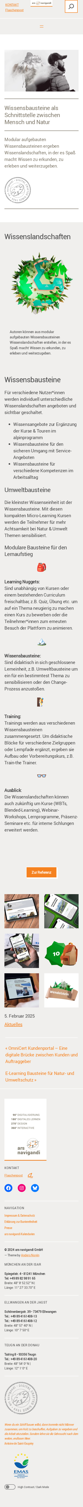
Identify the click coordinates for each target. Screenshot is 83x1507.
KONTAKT (12, 5)
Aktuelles (13, 1024)
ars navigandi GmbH (29, 1250)
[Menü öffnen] (41, 26)
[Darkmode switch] (9, 1487)
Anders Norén (30, 1255)
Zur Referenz (41, 872)
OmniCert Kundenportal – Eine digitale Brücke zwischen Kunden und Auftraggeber (41, 1054)
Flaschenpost (14, 10)
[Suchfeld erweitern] (71, 6)
